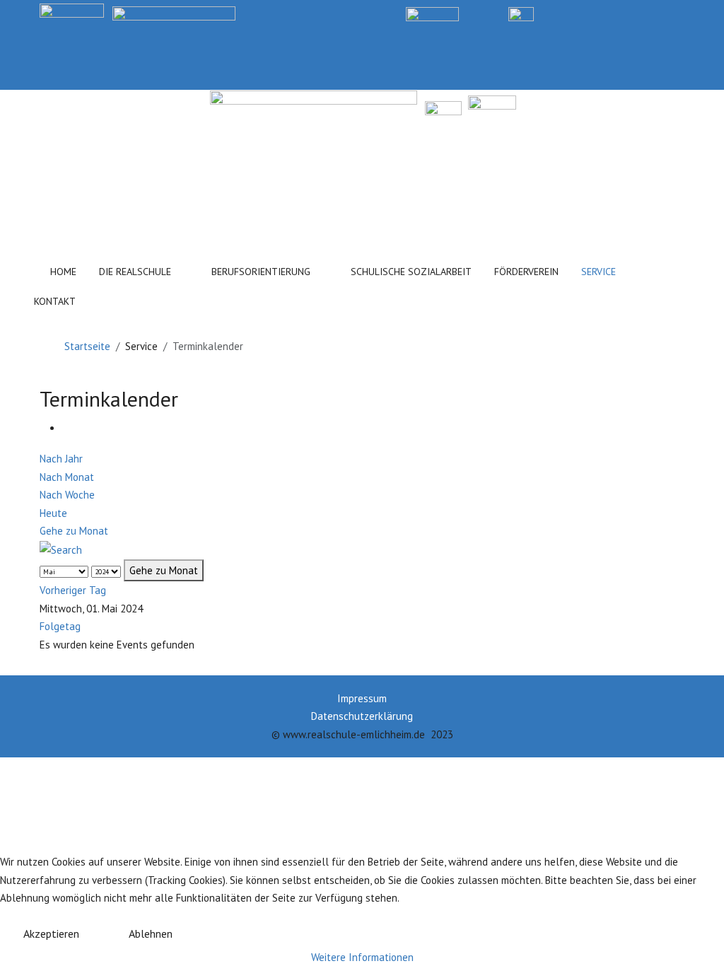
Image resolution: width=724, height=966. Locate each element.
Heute (53, 513)
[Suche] (61, 549)
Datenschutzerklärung (362, 716)
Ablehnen (151, 933)
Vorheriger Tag (73, 590)
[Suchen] (122, 298)
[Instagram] (628, 13)
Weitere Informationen (362, 957)
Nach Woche (67, 494)
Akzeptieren (51, 933)
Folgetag (60, 626)
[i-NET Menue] (578, 13)
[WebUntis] (432, 13)
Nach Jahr (61, 458)
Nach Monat (67, 477)
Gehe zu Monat (74, 530)
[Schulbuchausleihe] (678, 13)
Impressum (362, 698)
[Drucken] (66, 428)
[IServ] (521, 13)
